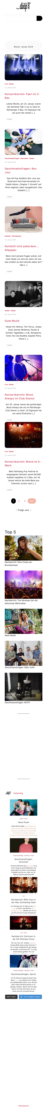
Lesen (9, 119)
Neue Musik (10, 635)
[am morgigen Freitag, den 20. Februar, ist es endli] (23, 857)
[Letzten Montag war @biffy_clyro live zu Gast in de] (23, 896)
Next (32, 501)
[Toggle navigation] (4, 24)
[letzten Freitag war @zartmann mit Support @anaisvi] (23, 935)
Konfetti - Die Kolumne (13, 236)
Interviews (24, 158)
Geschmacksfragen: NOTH (17, 702)
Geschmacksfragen (12, 158)
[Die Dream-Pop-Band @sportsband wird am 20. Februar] (23, 974)
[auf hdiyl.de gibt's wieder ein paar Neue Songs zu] (23, 818)
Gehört (7, 311)
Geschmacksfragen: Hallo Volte (19, 667)
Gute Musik (12, 320)
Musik (11, 84)
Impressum (23, 1105)
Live (6, 84)
